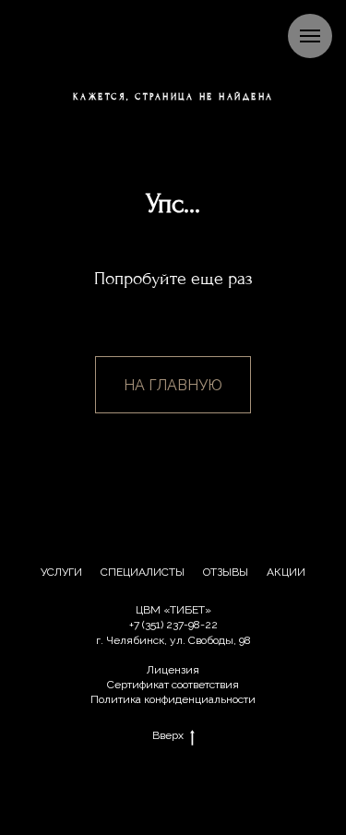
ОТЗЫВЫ (225, 572)
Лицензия (173, 669)
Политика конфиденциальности (173, 699)
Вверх (168, 735)
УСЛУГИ (61, 572)
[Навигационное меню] (310, 36)
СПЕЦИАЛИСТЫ (143, 572)
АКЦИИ (286, 572)
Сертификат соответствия (173, 684)
